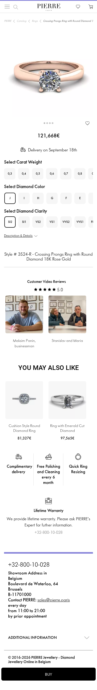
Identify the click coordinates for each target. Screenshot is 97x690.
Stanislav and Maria (67, 341)
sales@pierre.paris (53, 600)
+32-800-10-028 (29, 565)
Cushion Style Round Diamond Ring (24, 428)
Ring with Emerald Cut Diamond (67, 428)
